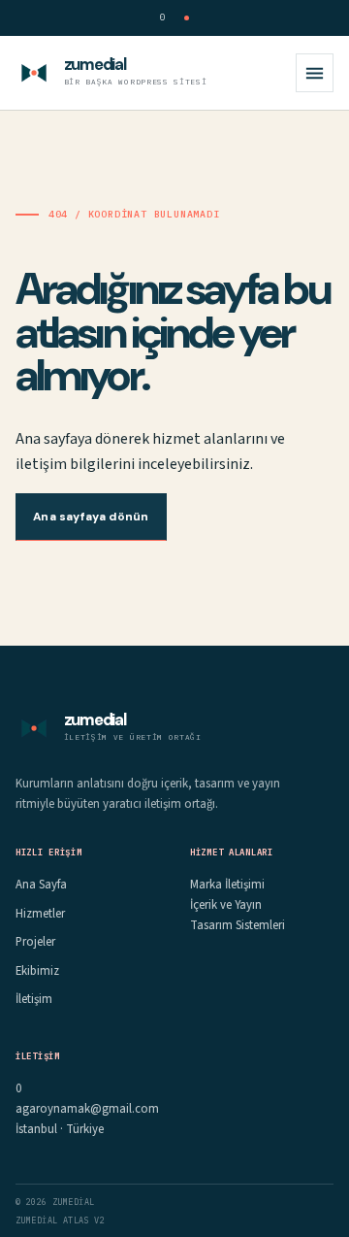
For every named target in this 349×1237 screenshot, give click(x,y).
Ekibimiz (37, 971)
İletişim (34, 999)
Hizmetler (40, 913)
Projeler (35, 942)
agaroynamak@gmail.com (87, 1109)
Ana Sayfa (41, 884)
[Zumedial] (34, 72)
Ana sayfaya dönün (90, 516)
